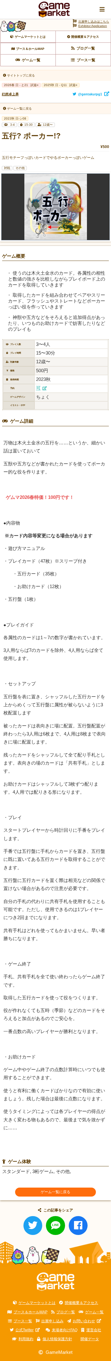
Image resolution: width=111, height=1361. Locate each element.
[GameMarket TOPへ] (55, 1281)
